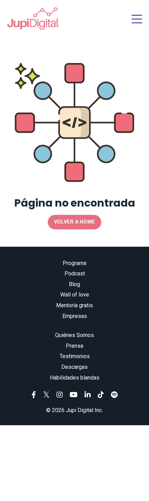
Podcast (74, 273)
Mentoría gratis (74, 305)
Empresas (74, 316)
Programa (74, 263)
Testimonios (75, 356)
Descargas (74, 367)
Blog (74, 284)
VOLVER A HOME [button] (74, 222)
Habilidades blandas (74, 377)
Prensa (74, 346)
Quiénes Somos (74, 335)
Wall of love (74, 294)
